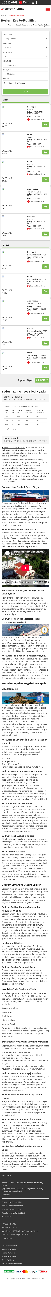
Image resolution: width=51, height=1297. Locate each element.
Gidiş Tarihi (7, 61)
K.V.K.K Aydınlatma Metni (12, 1263)
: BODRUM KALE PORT (36, 167)
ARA (25, 91)
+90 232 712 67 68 (9, 1224)
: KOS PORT (34, 116)
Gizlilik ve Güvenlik (9, 1256)
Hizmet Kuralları (8, 1253)
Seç (45, 124)
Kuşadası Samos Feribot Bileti (13, 1213)
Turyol (29, 137)
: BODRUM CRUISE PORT (37, 140)
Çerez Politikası (8, 1260)
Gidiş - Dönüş (7, 34)
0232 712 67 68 (23, 1189)
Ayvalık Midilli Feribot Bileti (12, 1206)
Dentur (30, 110)
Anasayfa (4, 15)
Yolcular (6, 79)
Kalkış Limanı (7, 43)
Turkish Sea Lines (34, 192)
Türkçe (25, 2)
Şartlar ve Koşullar (9, 1249)
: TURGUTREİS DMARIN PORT (35, 113)
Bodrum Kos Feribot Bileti (17, 15)
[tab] (25, 398)
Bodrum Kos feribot (10, 1076)
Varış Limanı (7, 52)
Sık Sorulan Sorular (9, 1245)
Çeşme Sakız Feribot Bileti (12, 1202)
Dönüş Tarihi (7, 70)
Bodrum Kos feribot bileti (13, 447)
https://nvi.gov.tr (24, 799)
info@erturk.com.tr (9, 1227)
